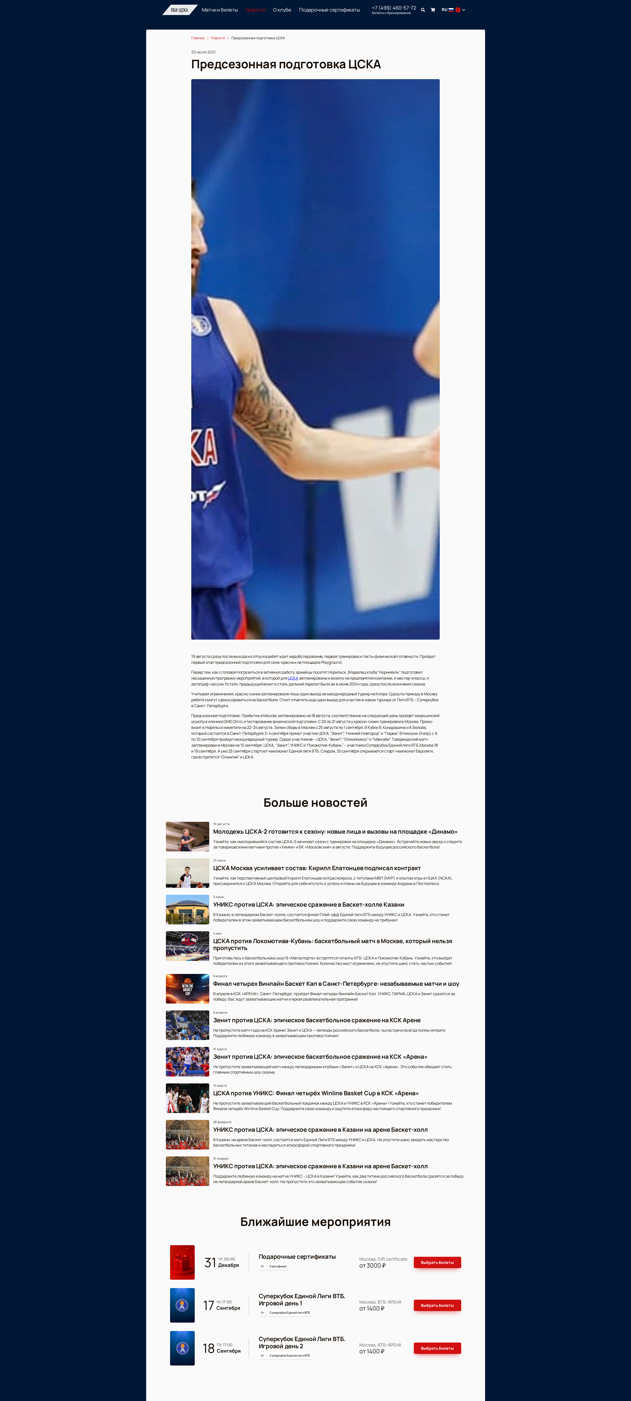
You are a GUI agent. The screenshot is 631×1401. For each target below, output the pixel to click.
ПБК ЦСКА (179, 10)
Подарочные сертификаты (329, 10)
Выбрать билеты (437, 1262)
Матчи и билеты (220, 10)
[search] (423, 10)
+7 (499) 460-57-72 (394, 8)
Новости (255, 10)
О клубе (282, 10)
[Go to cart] (433, 10)
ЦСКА (293, 678)
